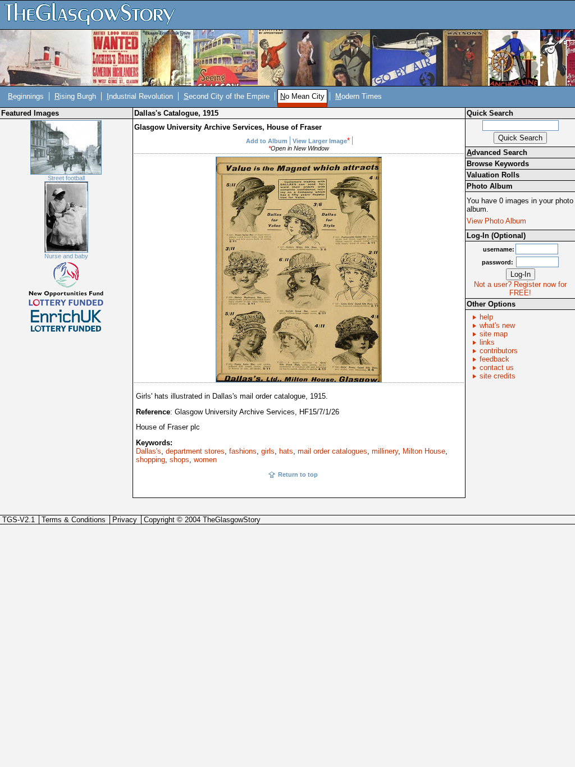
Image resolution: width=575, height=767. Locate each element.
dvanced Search (497, 152)
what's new (497, 325)
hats (286, 451)
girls (268, 451)
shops (179, 459)
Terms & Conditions (74, 519)
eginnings (26, 96)
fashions (243, 451)
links (487, 342)
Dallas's (148, 451)
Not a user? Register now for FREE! (520, 288)
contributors (499, 350)
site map (494, 334)
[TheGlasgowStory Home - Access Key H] (94, 14)
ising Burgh (75, 96)
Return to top (298, 474)
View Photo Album (496, 221)
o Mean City (302, 96)
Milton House (424, 451)
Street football (66, 178)
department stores (195, 451)
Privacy (124, 519)
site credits (497, 376)
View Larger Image (320, 141)
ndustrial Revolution (140, 96)
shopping (150, 459)
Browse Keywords (498, 163)
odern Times (358, 96)
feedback (494, 359)
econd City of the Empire (227, 96)
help (486, 317)
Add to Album (267, 141)
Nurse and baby (66, 256)
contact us (497, 367)
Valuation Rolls (493, 175)
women (205, 459)
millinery (385, 451)
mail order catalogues (332, 451)
